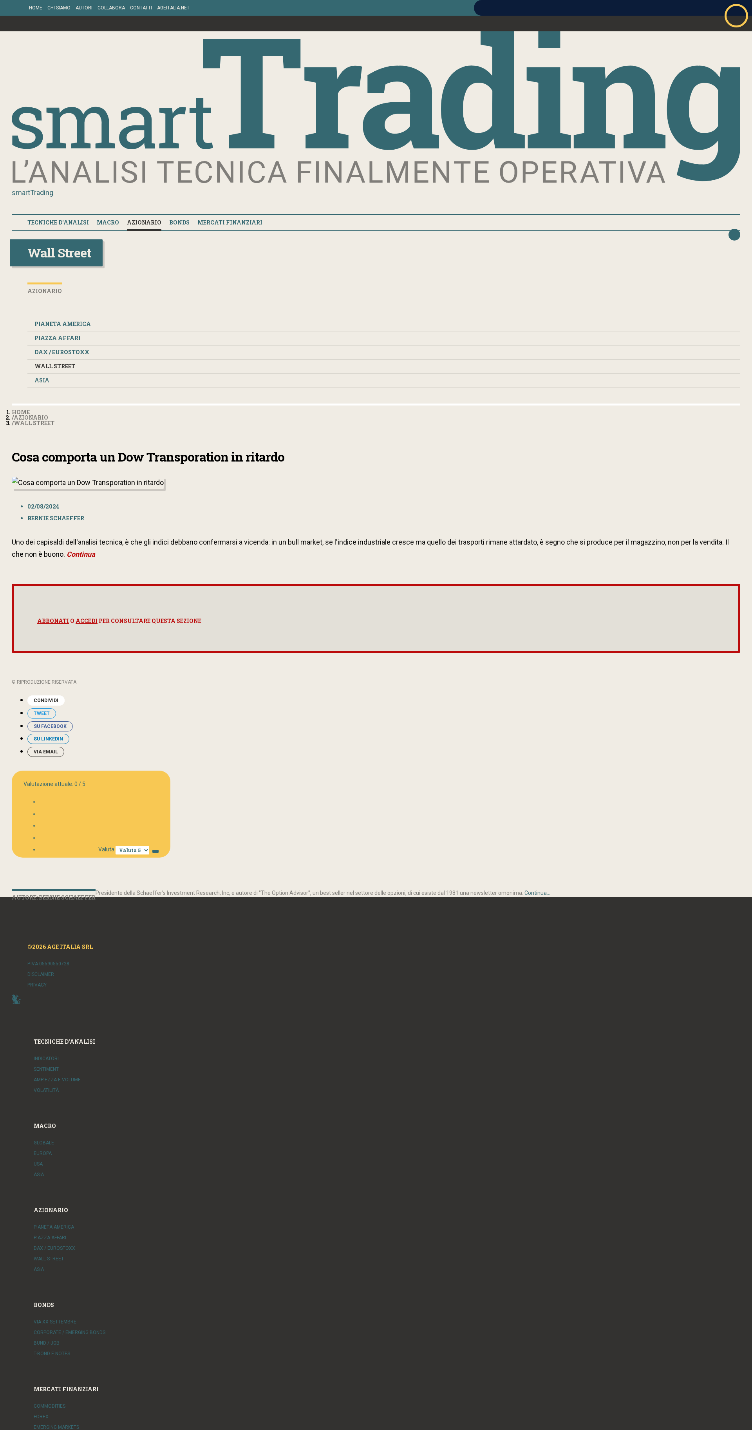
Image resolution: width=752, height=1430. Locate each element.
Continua (81, 554)
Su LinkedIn (48, 739)
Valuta (106, 849)
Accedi (87, 620)
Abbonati (53, 620)
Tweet (42, 713)
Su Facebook (50, 726)
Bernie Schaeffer (55, 518)
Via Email (46, 752)
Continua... (537, 893)
